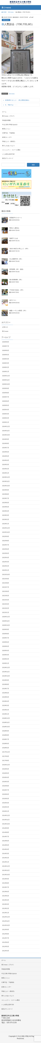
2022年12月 (6, 528)
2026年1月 (5, 371)
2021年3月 (5, 604)
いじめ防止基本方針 (8, 154)
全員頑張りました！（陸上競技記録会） (17, 100)
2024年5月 (5, 456)
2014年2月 (5, 858)
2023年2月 (5, 519)
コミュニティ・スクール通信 (11, 150)
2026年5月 (5, 354)
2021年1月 (5, 612)
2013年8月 (5, 883)
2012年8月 (5, 934)
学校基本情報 (6, 120)
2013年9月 (5, 879)
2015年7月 (5, 790)
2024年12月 (6, 426)
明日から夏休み (14, 228)
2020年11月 (6, 621)
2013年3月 (5, 904)
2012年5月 (5, 946)
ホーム (4, 112)
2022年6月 (5, 549)
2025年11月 (6, 380)
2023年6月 (5, 502)
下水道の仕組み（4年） (16, 290)
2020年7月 (5, 638)
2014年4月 (5, 849)
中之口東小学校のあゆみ (10, 124)
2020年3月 (5, 655)
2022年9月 (5, 536)
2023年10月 (6, 485)
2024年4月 (5, 460)
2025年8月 (5, 392)
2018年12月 (6, 718)
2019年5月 (5, 697)
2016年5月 (5, 773)
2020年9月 (5, 629)
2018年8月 (5, 735)
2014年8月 (5, 832)
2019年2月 (5, 710)
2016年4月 (5, 777)
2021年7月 (5, 587)
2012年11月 (6, 921)
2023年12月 (6, 477)
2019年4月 (5, 701)
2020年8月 (5, 633)
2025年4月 (5, 409)
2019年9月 (5, 680)
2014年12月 (6, 815)
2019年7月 (5, 688)
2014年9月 (5, 828)
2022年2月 (5, 566)
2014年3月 (5, 853)
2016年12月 (6, 765)
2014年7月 (5, 836)
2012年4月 (5, 951)
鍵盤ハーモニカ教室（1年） (18, 310)
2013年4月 (5, 900)
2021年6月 (5, 591)
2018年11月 (6, 722)
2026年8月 (5, 342)
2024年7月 (5, 447)
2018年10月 (6, 726)
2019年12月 (6, 667)
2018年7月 (5, 739)
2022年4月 (5, 557)
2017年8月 (5, 760)
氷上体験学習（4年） (16, 259)
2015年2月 (5, 807)
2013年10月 (6, 874)
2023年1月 (5, 523)
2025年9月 (5, 388)
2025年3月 (5, 414)
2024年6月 (5, 452)
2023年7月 (5, 498)
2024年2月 (5, 469)
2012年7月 (5, 938)
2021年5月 (5, 595)
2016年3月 (5, 781)
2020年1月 (5, 663)
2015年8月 (5, 786)
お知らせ (5, 327)
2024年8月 (5, 443)
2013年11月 (6, 870)
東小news (6, 20)
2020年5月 (5, 646)
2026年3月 (5, 363)
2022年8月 (5, 540)
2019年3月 (5, 705)
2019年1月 (5, 714)
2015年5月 (5, 798)
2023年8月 (5, 494)
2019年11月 (6, 672)
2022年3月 (5, 562)
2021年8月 (5, 583)
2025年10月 (6, 384)
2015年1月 (5, 811)
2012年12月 (6, 917)
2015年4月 (5, 803)
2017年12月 (6, 752)
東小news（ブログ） (8, 116)
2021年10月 (6, 574)
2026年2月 (5, 367)
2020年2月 (5, 659)
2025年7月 (5, 397)
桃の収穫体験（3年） (16, 279)
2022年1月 (5, 570)
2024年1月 (5, 473)
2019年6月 (5, 693)
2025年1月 (5, 422)
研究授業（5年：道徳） (16, 269)
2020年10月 (6, 625)
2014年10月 (6, 824)
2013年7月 (5, 887)
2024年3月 (5, 464)
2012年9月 (5, 929)
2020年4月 (5, 650)
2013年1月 (5, 912)
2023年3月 (5, 515)
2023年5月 (5, 507)
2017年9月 (5, 756)
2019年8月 (5, 684)
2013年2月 (5, 908)
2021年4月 (5, 600)
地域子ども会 (13, 238)
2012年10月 (6, 925)
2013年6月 (5, 891)
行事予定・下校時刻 (8, 133)
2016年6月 (5, 769)
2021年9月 (5, 579)
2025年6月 (5, 401)
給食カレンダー (7, 137)
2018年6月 (5, 743)
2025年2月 (5, 418)
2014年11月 (6, 819)
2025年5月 (5, 405)
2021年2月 (5, 608)
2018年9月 (5, 731)
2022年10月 (6, 532)
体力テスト (12, 300)
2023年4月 (5, 511)
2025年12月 (6, 376)
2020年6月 (5, 642)
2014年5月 (5, 845)
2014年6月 (5, 841)
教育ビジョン (6, 129)
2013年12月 (6, 866)
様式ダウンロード (7, 158)
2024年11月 (6, 430)
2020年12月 (6, 616)
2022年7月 (5, 545)
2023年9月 (5, 490)
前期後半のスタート (15, 217)
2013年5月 (5, 896)
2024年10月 (6, 435)
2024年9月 (5, 439)
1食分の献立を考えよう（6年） (19, 248)
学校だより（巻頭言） (9, 141)
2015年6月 (5, 794)
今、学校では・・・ (11, 105)
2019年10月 (6, 676)
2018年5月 (5, 748)
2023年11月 (6, 481)
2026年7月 (5, 346)
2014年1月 (5, 862)
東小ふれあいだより (8, 145)
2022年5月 (5, 553)
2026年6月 (5, 350)
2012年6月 (5, 942)
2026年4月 (5, 359)
